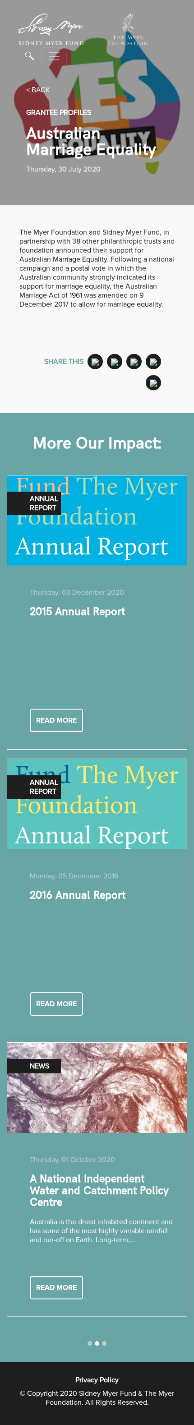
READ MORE (56, 720)
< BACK (38, 90)
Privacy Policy (97, 1379)
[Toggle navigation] (54, 56)
